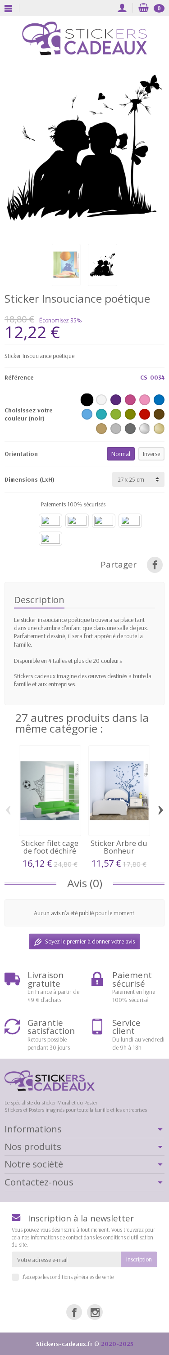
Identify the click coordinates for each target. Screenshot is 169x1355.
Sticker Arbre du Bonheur (119, 847)
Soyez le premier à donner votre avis (90, 941)
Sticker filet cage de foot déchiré (49, 847)
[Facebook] (74, 1312)
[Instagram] (95, 1312)
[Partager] (155, 564)
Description (39, 599)
